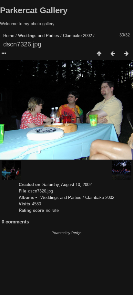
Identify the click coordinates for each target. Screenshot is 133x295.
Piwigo (76, 233)
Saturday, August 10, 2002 (67, 184)
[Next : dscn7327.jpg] (126, 54)
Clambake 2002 (77, 35)
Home (8, 35)
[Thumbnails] (99, 54)
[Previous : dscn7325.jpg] (112, 54)
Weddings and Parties (38, 35)
